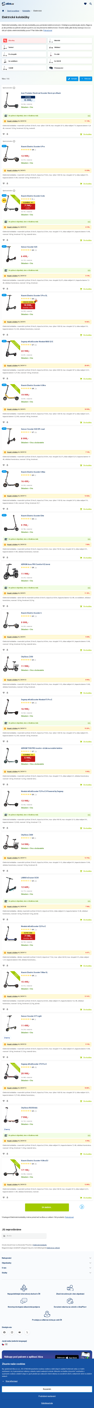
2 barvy (7, 1038)
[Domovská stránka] (3, 10)
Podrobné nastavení (47, 1396)
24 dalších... (47, 1207)
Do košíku (87, 134)
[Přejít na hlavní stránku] (8, 4)
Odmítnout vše (47, 1403)
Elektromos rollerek (53, 1248)
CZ (6, 1344)
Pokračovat (47, 30)
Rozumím (47, 1389)
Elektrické (37, 11)
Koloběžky (26, 11)
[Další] (82, 1207)
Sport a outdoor (13, 11)
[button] (47, 1258)
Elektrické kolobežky (40, 1245)
